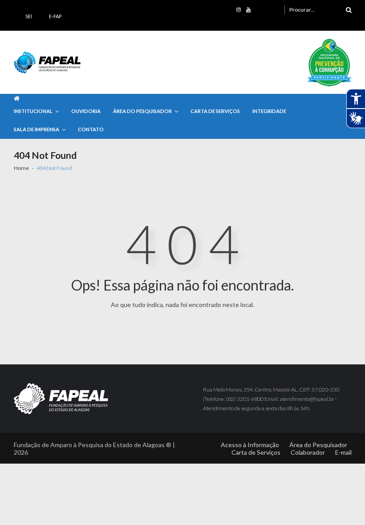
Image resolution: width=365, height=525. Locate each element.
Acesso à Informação (250, 444)
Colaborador (308, 452)
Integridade (269, 111)
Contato (91, 129)
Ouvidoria (86, 111)
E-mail (343, 452)
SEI (28, 16)
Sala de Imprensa (36, 129)
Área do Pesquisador (142, 111)
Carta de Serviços (215, 111)
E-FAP (55, 16)
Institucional (33, 111)
